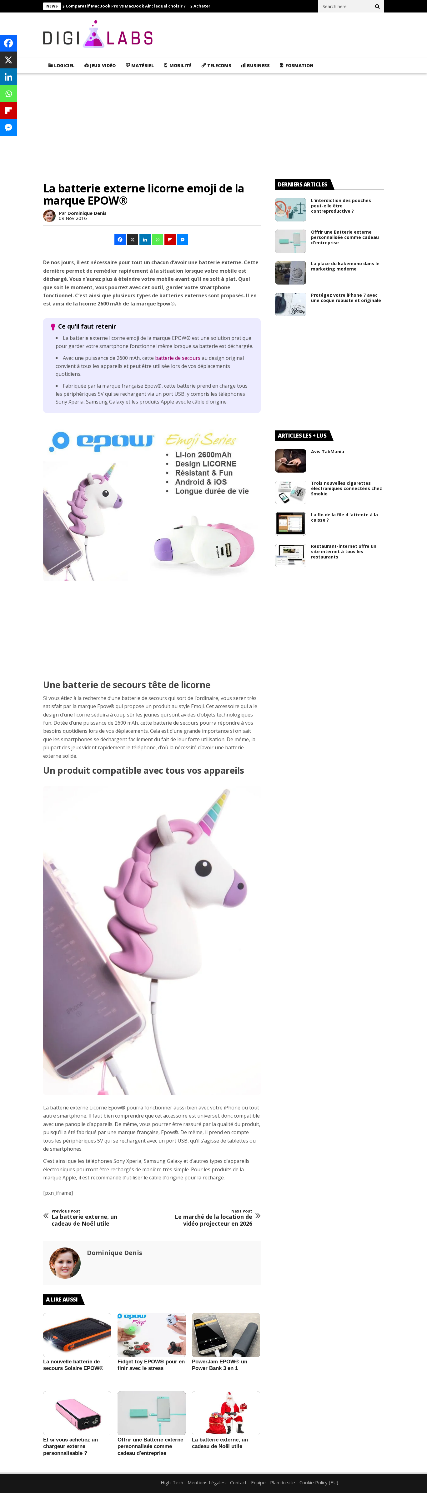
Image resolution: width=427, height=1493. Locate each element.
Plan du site (282, 1482)
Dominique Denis (87, 213)
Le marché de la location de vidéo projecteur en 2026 (213, 1218)
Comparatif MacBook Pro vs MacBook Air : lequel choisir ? (126, 6)
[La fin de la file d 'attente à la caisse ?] (290, 524)
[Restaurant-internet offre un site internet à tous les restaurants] (290, 555)
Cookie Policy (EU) (318, 1482)
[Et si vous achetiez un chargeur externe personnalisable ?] (77, 1413)
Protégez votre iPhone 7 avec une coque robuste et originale (346, 297)
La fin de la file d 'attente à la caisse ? (344, 517)
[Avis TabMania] (290, 461)
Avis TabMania (327, 451)
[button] (120, 239)
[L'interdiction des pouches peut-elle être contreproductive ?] (290, 209)
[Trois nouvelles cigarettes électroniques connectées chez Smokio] (290, 492)
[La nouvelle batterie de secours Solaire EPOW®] (77, 1335)
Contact (238, 1482)
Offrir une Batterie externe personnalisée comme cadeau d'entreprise (150, 1446)
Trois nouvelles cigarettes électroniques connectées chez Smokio (346, 488)
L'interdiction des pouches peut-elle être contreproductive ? (341, 205)
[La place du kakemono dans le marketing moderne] (290, 273)
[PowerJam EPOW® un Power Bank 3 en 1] (226, 1335)
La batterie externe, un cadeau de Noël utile (84, 1218)
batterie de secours (177, 358)
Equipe (258, 1482)
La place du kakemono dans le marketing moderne (345, 266)
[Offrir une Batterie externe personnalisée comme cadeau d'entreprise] (152, 1413)
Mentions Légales (207, 1482)
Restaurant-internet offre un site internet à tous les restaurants (343, 551)
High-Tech (172, 1482)
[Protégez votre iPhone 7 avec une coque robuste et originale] (290, 304)
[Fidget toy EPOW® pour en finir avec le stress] (152, 1335)
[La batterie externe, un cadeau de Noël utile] (226, 1413)
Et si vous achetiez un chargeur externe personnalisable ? (70, 1446)
